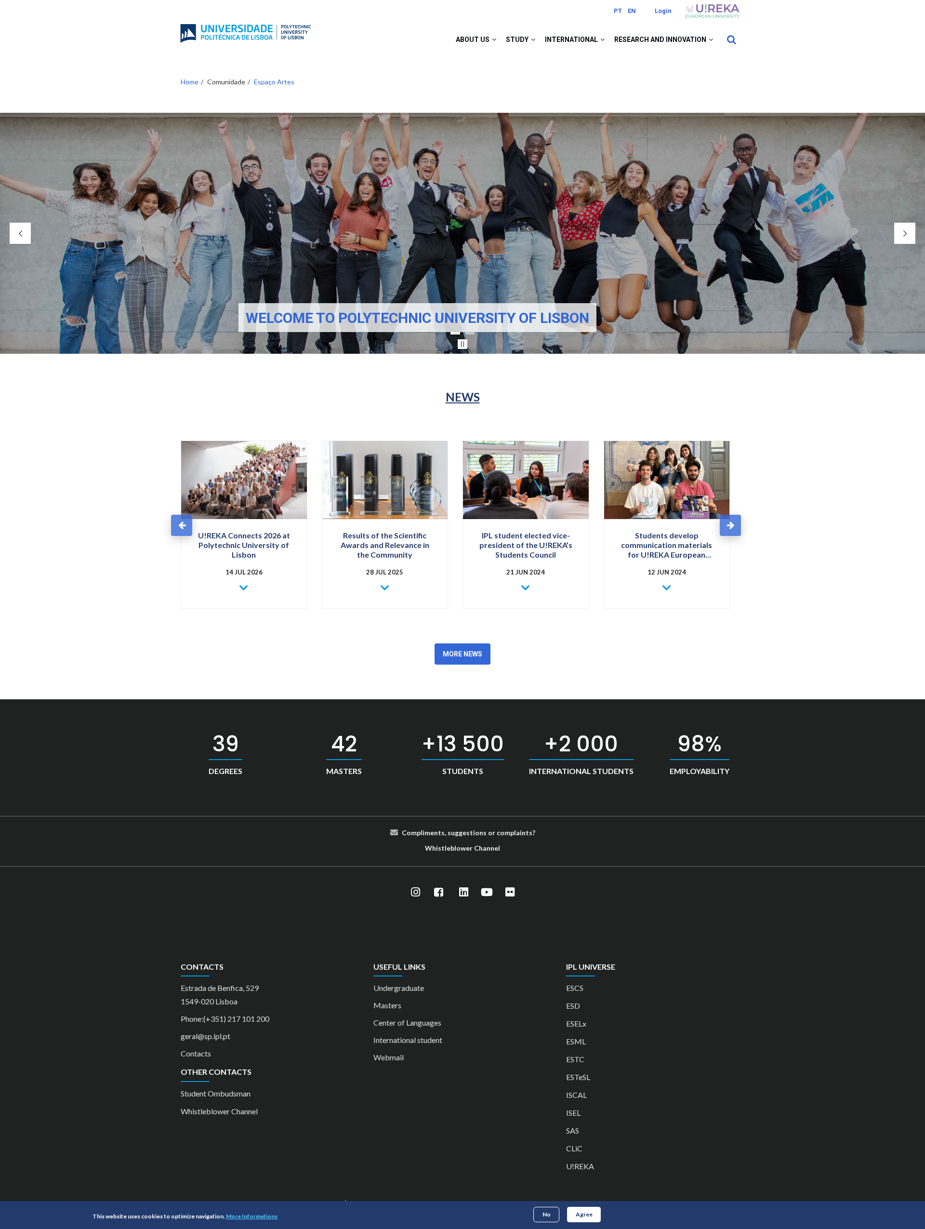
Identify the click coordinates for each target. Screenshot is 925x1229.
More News (462, 654)
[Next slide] (904, 233)
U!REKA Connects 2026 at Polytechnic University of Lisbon (244, 545)
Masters (387, 1005)
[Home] (245, 29)
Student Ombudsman (216, 1093)
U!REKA (580, 1166)
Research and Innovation (661, 39)
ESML (576, 1041)
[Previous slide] (20, 233)
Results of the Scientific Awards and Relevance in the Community (385, 545)
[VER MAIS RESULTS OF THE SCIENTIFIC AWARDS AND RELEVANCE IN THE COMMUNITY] (385, 588)
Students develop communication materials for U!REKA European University (666, 545)
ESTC (575, 1059)
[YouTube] (486, 892)
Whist (435, 848)
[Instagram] (415, 892)
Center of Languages (407, 1022)
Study (518, 39)
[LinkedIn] (463, 892)
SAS (572, 1130)
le (447, 848)
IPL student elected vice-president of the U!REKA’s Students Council (525, 545)
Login (663, 10)
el (497, 848)
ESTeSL (578, 1077)
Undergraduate (398, 987)
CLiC (574, 1148)
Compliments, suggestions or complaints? (468, 832)
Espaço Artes (274, 82)
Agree (584, 1214)
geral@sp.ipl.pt (205, 1036)
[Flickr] (509, 892)
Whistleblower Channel (219, 1111)
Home (189, 82)
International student (407, 1039)
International (572, 39)
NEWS (463, 397)
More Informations (252, 1216)
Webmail (388, 1057)
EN (632, 10)
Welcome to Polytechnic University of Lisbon (417, 317)
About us (473, 39)
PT (618, 10)
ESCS (574, 987)
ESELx (576, 1023)
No (546, 1214)
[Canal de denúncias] (473, 848)
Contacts (196, 1053)
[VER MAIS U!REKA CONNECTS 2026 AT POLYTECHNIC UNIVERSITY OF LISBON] (244, 588)
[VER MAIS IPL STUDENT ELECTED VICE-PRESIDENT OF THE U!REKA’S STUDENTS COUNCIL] (525, 588)
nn (490, 848)
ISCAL (576, 1094)
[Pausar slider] (462, 344)
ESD (573, 1005)
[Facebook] (438, 892)
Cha (480, 848)
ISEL (573, 1112)
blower (461, 848)
